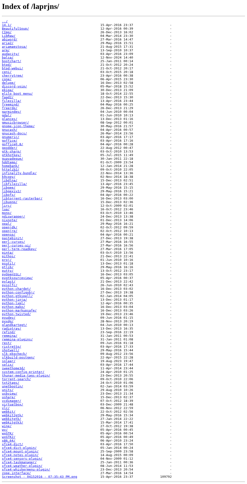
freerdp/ (9, 108)
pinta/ (8, 252)
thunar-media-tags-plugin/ (26, 375)
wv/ (5, 429)
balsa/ (8, 57)
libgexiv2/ (11, 191)
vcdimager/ (11, 401)
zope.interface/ (16, 473)
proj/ (7, 260)
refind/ (8, 332)
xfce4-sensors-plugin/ (22, 458)
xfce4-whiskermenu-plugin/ (26, 469)
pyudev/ (8, 317)
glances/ (9, 119)
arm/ (6, 50)
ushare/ (8, 397)
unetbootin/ (12, 386)
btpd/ (7, 64)
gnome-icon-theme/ (18, 126)
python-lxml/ (13, 303)
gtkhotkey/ (11, 155)
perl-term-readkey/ (19, 249)
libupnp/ (9, 202)
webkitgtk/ (11, 419)
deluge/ (8, 83)
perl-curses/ (13, 242)
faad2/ (8, 97)
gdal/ (7, 115)
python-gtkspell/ (17, 296)
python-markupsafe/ (19, 310)
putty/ (8, 270)
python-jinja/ (14, 299)
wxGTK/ (8, 433)
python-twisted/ (16, 314)
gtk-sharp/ (11, 151)
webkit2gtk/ (12, 415)
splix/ (8, 364)
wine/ (7, 426)
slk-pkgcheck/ (14, 354)
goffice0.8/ (12, 144)
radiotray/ (11, 328)
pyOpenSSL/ (11, 274)
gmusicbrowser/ (15, 122)
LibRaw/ (8, 36)
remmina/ (9, 336)
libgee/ (8, 187)
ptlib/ (8, 267)
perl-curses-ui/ (16, 245)
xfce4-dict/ (12, 444)
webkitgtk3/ (12, 422)
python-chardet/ (16, 289)
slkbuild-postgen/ (18, 357)
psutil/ (8, 263)
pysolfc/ (9, 285)
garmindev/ (11, 111)
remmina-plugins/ (17, 339)
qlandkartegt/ (14, 325)
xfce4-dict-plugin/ (19, 448)
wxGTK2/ (8, 437)
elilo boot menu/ (17, 93)
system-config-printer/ (23, 372)
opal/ (7, 223)
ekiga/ (8, 90)
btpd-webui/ (12, 68)
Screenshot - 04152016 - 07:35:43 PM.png (39, 476)
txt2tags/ (10, 383)
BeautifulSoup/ (15, 28)
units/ (8, 390)
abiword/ (9, 39)
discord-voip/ (14, 86)
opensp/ (8, 234)
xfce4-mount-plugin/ (20, 451)
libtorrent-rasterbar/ (22, 198)
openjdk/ (9, 227)
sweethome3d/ (13, 368)
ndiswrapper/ (13, 216)
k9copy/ (8, 177)
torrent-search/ (16, 379)
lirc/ (7, 205)
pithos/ (8, 256)
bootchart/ (11, 61)
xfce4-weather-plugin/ (22, 466)
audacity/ (10, 54)
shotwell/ (10, 350)
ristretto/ (11, 346)
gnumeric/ (10, 137)
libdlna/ (9, 180)
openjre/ (9, 231)
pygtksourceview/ (17, 278)
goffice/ (9, 140)
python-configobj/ (18, 292)
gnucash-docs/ (14, 133)
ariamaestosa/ (14, 46)
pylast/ (8, 281)
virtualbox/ (12, 404)
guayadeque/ (12, 158)
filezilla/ (11, 101)
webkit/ (8, 411)
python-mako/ (13, 307)
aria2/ (8, 43)
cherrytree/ (12, 75)
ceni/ (7, 72)
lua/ (6, 209)
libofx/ (8, 195)
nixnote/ (9, 220)
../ (5, 21)
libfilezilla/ (14, 184)
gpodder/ (9, 148)
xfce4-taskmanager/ (19, 462)
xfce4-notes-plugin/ (20, 455)
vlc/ (6, 408)
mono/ (7, 213)
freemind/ (10, 104)
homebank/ (10, 166)
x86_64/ (8, 440)
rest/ (7, 343)
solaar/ (8, 361)
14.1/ (7, 25)
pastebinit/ (12, 238)
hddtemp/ (9, 162)
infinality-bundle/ (19, 173)
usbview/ (9, 393)
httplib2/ (10, 169)
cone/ (7, 79)
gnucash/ (9, 130)
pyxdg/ (8, 321)
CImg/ (7, 32)
